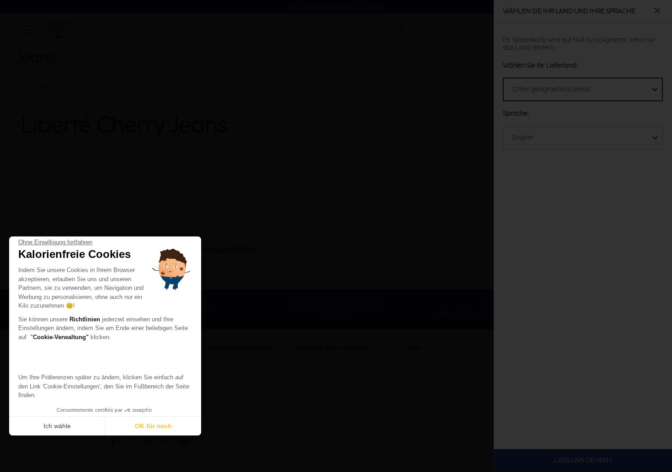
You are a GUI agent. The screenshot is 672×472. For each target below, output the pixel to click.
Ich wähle (57, 426)
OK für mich (153, 426)
